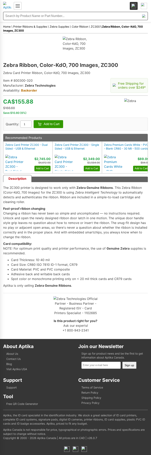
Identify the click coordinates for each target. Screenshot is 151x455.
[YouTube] (84, 449)
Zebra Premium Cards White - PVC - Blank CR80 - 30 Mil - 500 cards (126, 146)
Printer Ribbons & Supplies (30, 26)
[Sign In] (134, 6)
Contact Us (13, 358)
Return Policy (89, 392)
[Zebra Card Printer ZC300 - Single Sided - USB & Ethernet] (64, 162)
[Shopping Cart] (144, 6)
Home (7, 26)
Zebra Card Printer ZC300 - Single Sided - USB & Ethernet (77, 146)
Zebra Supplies (59, 26)
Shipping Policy (91, 397)
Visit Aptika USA (16, 369)
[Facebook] (67, 449)
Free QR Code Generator (22, 403)
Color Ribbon (80, 26)
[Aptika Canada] (7, 6)
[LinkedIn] (75, 449)
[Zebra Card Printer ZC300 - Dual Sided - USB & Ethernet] (14, 162)
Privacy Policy (90, 402)
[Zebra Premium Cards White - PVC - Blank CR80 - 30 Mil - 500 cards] (113, 162)
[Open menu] (18, 6)
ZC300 (95, 26)
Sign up (129, 365)
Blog (9, 364)
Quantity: (12, 124)
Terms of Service (92, 387)
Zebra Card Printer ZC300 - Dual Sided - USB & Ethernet (26, 146)
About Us (12, 353)
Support (11, 387)
